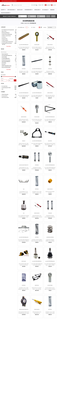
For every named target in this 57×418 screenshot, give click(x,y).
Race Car (19, 9)
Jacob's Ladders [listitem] (5, 40)
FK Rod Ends (36, 44)
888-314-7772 (52, 1)
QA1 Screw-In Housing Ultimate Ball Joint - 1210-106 (23, 217)
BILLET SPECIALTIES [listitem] (6, 67)
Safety (3, 9)
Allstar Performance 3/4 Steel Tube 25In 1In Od (36, 72)
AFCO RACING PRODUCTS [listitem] (7, 55)
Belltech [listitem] (3, 64)
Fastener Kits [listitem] (4, 38)
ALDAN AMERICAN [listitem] (5, 58)
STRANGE (50, 68)
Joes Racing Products (23, 164)
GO (15, 80)
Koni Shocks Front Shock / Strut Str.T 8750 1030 (23, 120)
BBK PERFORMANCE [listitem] (6, 61)
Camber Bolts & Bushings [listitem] (7, 34)
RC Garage (45, 9)
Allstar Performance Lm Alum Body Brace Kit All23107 (23, 241)
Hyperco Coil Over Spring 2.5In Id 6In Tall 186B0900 (23, 289)
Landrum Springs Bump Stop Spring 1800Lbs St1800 (50, 241)
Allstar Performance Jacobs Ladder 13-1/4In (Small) (50, 120)
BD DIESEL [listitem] (4, 62)
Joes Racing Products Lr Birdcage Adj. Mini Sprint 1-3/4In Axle (23, 313)
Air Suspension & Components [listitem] (8, 29)
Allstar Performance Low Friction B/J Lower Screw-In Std (36, 265)
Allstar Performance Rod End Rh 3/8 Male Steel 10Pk (50, 169)
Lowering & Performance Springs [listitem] (7, 44)
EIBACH (23, 140)
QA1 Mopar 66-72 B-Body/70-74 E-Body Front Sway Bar (23, 193)
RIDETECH (37, 285)
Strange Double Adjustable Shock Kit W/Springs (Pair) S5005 (50, 217)
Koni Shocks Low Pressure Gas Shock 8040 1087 (50, 48)
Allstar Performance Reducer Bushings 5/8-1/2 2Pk (36, 96)
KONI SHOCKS (50, 44)
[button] (47, 5)
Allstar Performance (23, 44)
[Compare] (27, 38)
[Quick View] (27, 33)
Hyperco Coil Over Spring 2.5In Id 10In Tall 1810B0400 (23, 72)
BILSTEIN (50, 140)
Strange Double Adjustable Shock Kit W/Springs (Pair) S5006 (36, 169)
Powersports (28, 9)
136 (31, 27)
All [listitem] (2, 89)
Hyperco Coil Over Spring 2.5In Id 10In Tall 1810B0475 (36, 193)
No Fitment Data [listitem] (5, 97)
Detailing (37, 9)
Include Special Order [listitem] (6, 87)
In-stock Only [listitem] (4, 86)
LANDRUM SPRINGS (50, 237)
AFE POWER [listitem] (4, 57)
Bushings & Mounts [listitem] (5, 32)
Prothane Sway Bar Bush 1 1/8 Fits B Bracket (23, 265)
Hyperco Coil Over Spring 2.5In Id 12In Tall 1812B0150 (50, 313)
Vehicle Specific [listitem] (5, 94)
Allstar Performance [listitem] (6, 60)
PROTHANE (24, 261)
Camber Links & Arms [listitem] (6, 35)
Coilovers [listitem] (4, 37)
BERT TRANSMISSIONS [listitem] (6, 65)
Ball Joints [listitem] (4, 31)
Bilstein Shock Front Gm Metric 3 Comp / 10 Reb (50, 145)
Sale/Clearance (5, 12)
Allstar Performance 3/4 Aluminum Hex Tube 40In (23, 96)
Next (34, 27)
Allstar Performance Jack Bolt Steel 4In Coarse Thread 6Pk (23, 48)
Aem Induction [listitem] (5, 54)
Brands (52, 9)
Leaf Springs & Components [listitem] (7, 41)
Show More (8, 46)
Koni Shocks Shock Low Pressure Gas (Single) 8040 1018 (50, 96)
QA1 (23, 189)
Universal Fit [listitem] (4, 95)
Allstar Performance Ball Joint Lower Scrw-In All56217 (50, 265)
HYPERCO (23, 68)
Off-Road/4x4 (11, 9)
